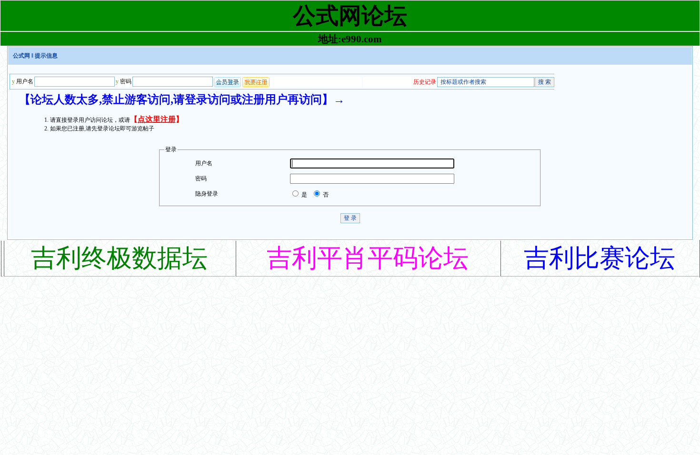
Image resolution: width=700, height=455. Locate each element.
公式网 (21, 55)
